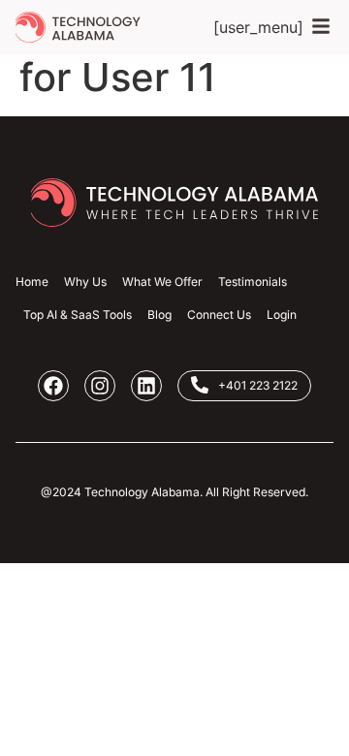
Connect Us (219, 314)
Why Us (85, 281)
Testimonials (252, 281)
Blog (159, 314)
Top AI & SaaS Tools (77, 314)
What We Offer (162, 281)
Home (32, 281)
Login (282, 314)
